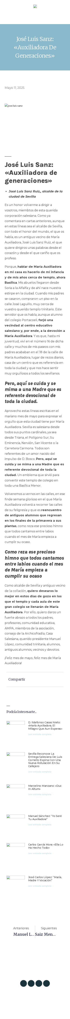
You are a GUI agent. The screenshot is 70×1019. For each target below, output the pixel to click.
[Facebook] (38, 983)
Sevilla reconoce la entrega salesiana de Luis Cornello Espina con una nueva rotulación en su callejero (45, 760)
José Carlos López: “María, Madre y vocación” (45, 879)
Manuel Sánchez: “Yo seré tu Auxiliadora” (45, 817)
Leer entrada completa (39, 734)
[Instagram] (23, 983)
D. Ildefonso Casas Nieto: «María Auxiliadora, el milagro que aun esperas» (45, 725)
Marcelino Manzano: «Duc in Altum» (45, 787)
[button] (35, 18)
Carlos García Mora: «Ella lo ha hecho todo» (45, 846)
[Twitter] (31, 983)
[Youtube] (46, 983)
